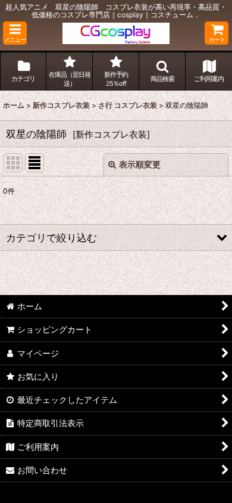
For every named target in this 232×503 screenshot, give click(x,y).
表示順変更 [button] (140, 164)
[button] (15, 33)
